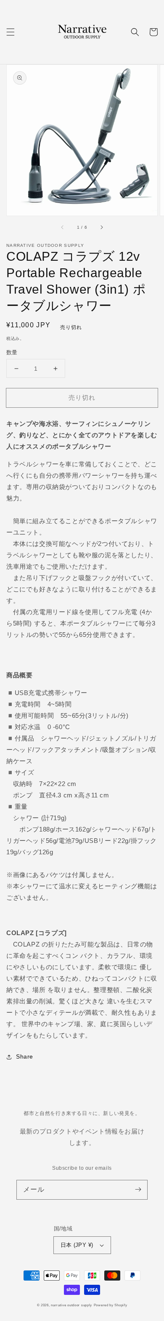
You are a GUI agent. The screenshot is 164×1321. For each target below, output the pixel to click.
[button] (10, 32)
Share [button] (24, 1056)
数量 (12, 352)
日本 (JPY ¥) (77, 1245)
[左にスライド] (62, 227)
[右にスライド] (101, 227)
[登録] (138, 1189)
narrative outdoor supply (71, 1305)
